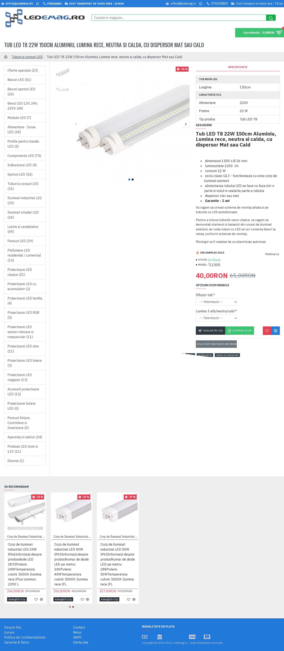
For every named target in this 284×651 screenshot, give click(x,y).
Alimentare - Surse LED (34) (21, 129)
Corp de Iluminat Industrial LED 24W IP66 (26, 537)
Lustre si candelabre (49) (22, 229)
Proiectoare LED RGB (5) (23, 315)
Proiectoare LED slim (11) (23, 348)
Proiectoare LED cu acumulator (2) (21, 286)
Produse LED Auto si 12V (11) (22, 448)
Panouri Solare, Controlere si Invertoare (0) (18, 423)
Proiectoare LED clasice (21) (19, 272)
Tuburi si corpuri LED (27, 57)
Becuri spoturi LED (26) (21, 91)
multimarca (204, 355)
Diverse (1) (15, 461)
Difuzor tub (204, 295)
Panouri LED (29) (20, 241)
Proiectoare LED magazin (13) (19, 377)
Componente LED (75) (24, 156)
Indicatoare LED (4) (22, 165)
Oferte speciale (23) (22, 70)
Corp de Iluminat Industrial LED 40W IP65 (72, 537)
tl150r (190, 355)
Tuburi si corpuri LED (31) (22, 186)
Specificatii (237, 67)
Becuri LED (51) (19, 80)
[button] (76, 124)
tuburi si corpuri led (227, 355)
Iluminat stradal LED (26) (23, 214)
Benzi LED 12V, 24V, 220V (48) (22, 105)
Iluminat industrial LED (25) (24, 200)
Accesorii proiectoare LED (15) (23, 391)
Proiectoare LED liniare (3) (24, 363)
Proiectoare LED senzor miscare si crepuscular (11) (20, 332)
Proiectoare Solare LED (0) (21, 405)
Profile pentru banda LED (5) (23, 143)
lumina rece (118, 355)
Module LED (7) (19, 118)
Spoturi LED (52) (19, 174)
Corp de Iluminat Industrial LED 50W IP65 (119, 537)
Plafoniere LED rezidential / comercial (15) (24, 255)
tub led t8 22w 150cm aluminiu (89, 355)
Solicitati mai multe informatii (217, 344)
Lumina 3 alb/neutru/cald (215, 311)
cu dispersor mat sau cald (167, 355)
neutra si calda (138, 355)
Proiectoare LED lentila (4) (24, 300)
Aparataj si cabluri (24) (24, 437)
